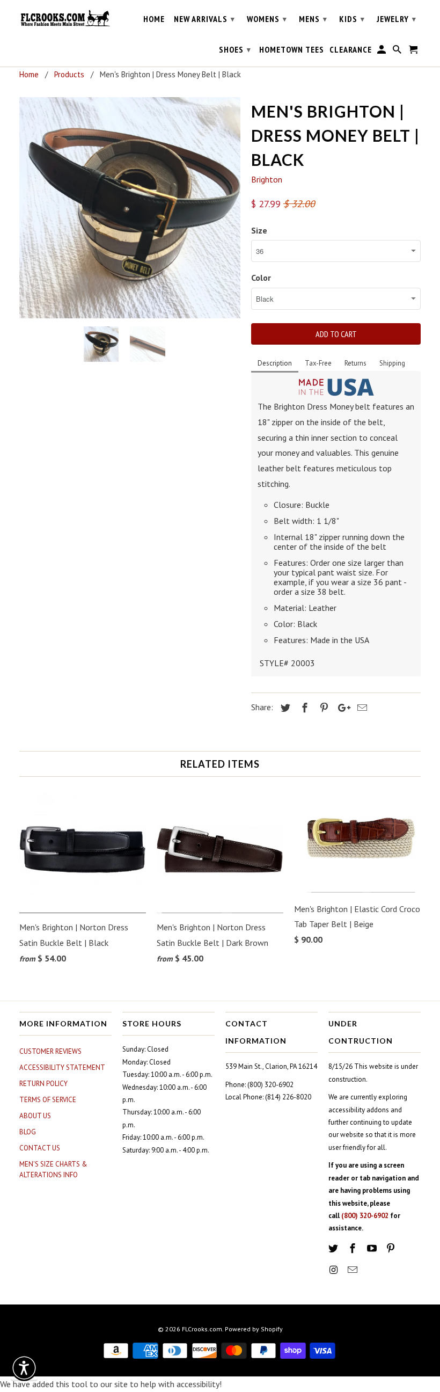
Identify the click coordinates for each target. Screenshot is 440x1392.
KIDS (352, 18)
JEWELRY (396, 18)
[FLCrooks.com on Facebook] (354, 1248)
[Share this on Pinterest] (322, 708)
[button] (24, 1367)
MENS (313, 18)
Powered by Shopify (254, 1329)
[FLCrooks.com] (65, 18)
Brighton (266, 179)
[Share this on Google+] (341, 708)
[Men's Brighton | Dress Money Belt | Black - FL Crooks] (129, 207)
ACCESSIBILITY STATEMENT (62, 1067)
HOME (154, 19)
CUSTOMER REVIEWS (50, 1051)
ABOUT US (35, 1115)
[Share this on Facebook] (303, 708)
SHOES (235, 49)
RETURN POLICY (43, 1083)
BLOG (27, 1131)
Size (259, 230)
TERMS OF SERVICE (47, 1099)
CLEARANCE (350, 50)
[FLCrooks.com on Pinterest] (392, 1248)
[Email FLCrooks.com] (354, 1270)
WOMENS (267, 18)
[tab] (274, 364)
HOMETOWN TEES (291, 50)
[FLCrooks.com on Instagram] (334, 1270)
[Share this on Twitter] (283, 708)
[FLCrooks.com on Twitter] (334, 1248)
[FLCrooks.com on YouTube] (373, 1248)
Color (261, 277)
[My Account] (382, 52)
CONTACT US (39, 1148)
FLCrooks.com (202, 1329)
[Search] (398, 52)
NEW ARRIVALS (204, 18)
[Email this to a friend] (360, 708)
